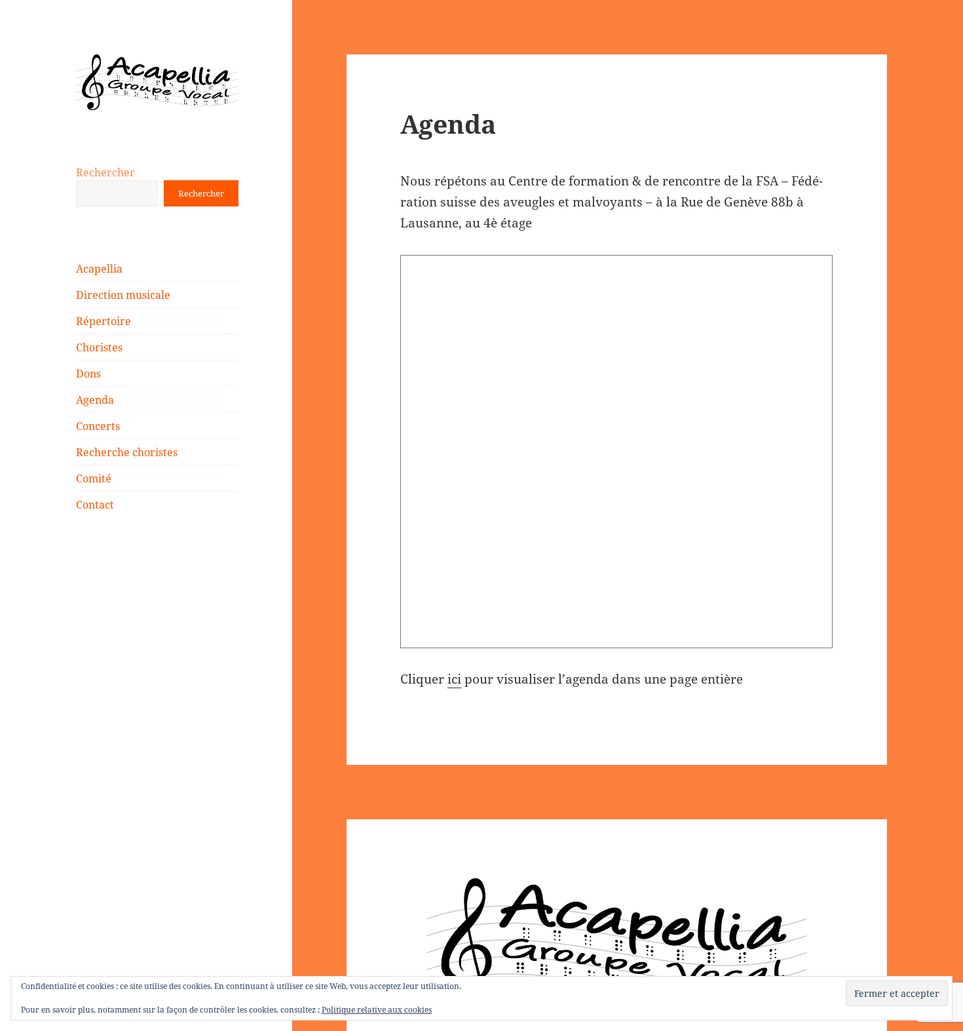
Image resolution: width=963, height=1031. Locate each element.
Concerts (98, 426)
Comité (93, 478)
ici (454, 679)
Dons (88, 373)
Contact (95, 504)
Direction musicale (123, 295)
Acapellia (99, 269)
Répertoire (103, 321)
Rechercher (105, 172)
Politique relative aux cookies (377, 1009)
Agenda (95, 400)
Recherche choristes (127, 452)
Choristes (99, 347)
